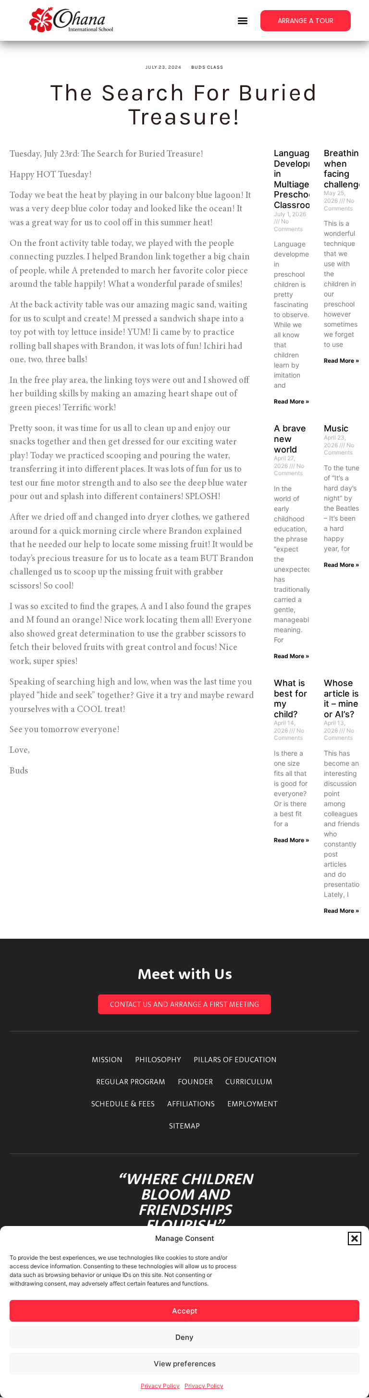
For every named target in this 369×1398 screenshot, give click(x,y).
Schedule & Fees (123, 1103)
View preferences (185, 1363)
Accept (184, 1310)
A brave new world (290, 438)
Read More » (291, 401)
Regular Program (130, 1081)
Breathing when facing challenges (346, 168)
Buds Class (207, 67)
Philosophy (158, 1059)
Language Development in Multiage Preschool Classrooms (302, 179)
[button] (354, 1238)
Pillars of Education (235, 1059)
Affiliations (191, 1103)
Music (336, 428)
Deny (184, 1337)
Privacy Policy (160, 1385)
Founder (195, 1081)
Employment (252, 1103)
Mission (107, 1059)
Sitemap (184, 1125)
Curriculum (248, 1081)
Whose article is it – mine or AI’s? (341, 698)
